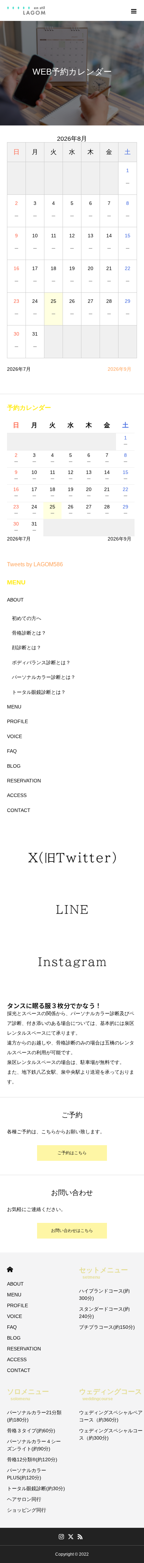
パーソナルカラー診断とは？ (43, 677)
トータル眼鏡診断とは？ (39, 692)
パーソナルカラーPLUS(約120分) (26, 1474)
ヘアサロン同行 (24, 1499)
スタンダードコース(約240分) (104, 1312)
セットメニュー (103, 1273)
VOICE (14, 736)
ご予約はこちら (72, 1152)
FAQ (12, 751)
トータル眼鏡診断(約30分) (36, 1488)
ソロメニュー (28, 1394)
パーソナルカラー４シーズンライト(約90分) (34, 1445)
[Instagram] (61, 1536)
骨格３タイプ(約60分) (31, 1430)
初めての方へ (26, 618)
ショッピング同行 (26, 1510)
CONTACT (18, 810)
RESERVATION (24, 780)
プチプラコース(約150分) (107, 1327)
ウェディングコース (110, 1394)
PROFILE (17, 721)
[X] (70, 1536)
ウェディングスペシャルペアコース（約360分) (111, 1416)
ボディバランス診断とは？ (41, 662)
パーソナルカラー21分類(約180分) (34, 1416)
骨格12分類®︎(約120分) (32, 1459)
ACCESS (17, 795)
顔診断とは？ (26, 647)
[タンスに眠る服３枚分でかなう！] (26, 10)
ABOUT (15, 600)
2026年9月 (119, 369)
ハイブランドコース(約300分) (104, 1294)
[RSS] (80, 1536)
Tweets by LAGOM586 (35, 564)
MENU (14, 707)
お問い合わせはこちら (72, 1230)
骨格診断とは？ (29, 633)
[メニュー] (134, 10)
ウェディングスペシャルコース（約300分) (111, 1434)
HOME (10, 1269)
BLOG (14, 766)
